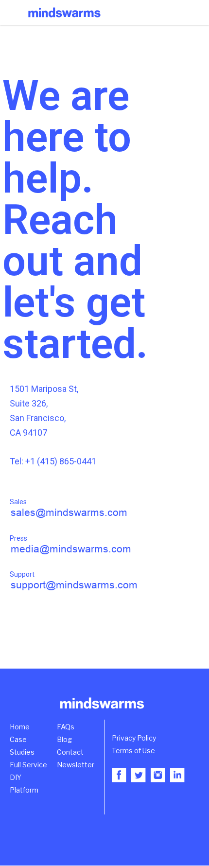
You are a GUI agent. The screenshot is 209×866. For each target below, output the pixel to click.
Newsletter (75, 764)
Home (20, 727)
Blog (64, 739)
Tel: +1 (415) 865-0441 (53, 461)
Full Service (28, 764)
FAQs (65, 727)
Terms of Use (133, 750)
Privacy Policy (134, 738)
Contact (70, 752)
